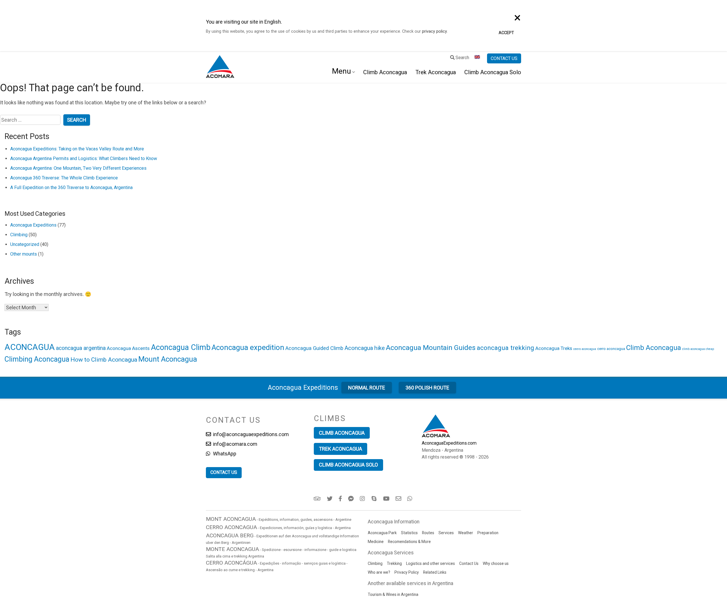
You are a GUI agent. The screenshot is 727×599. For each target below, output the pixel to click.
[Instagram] (363, 498)
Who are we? (379, 572)
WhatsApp (224, 453)
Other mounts (23, 254)
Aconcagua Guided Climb (314, 348)
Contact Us (469, 563)
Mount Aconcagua (167, 359)
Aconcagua (303, 387)
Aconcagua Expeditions (33, 225)
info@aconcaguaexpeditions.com (250, 434)
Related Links (434, 572)
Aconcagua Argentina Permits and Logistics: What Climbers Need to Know (83, 158)
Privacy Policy (406, 572)
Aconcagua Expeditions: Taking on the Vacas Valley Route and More (77, 149)
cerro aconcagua (611, 348)
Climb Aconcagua (385, 72)
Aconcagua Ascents (128, 348)
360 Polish (427, 388)
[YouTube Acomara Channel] (386, 498)
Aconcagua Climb (180, 347)
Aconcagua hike (364, 348)
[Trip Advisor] (318, 498)
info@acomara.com (234, 444)
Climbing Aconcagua (37, 359)
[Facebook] (341, 498)
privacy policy (434, 31)
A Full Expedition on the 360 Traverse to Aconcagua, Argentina (71, 187)
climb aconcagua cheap (698, 349)
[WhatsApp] (410, 498)
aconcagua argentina (81, 348)
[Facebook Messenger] (351, 498)
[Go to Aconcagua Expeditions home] (220, 67)
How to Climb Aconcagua (103, 359)
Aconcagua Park (382, 532)
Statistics (409, 532)
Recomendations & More (409, 541)
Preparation (487, 532)
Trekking (394, 563)
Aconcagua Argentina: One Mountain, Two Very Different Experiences (78, 168)
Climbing (19, 234)
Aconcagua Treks (553, 348)
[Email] (399, 498)
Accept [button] (506, 32)
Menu (341, 71)
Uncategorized (24, 244)
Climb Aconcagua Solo (492, 72)
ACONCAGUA (30, 347)
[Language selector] (478, 58)
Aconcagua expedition (248, 347)
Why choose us (496, 563)
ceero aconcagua (584, 349)
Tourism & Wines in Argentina (393, 594)
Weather (465, 532)
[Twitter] (330, 498)
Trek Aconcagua (435, 72)
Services (446, 532)
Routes (428, 532)
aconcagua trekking (505, 348)
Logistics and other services (430, 563)
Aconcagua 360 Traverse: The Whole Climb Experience (64, 178)
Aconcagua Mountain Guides (431, 347)
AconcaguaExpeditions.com (449, 443)
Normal (366, 388)
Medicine (376, 541)
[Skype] (374, 498)
